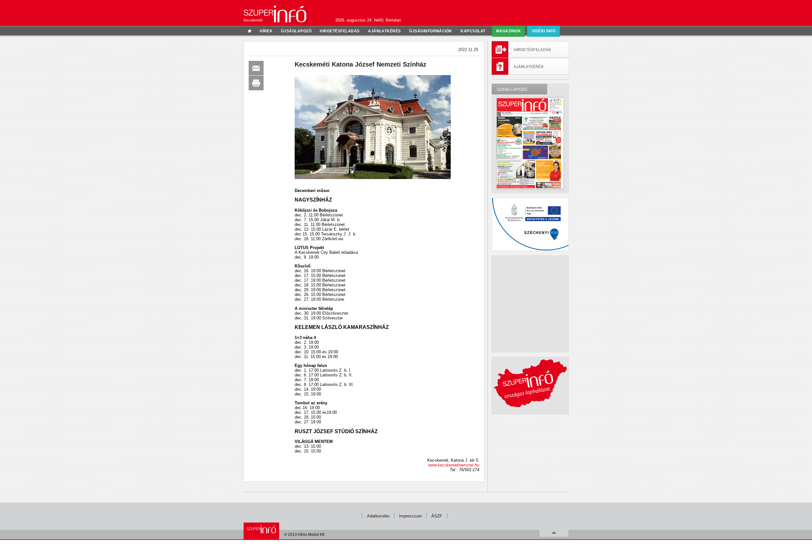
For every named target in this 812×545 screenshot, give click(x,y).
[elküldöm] (256, 68)
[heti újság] (530, 143)
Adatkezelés (378, 516)
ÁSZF (436, 516)
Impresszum (410, 516)
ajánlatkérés (384, 31)
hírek (266, 31)
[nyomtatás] (256, 83)
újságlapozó (296, 31)
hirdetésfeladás (339, 31)
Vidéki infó (544, 31)
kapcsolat (473, 31)
